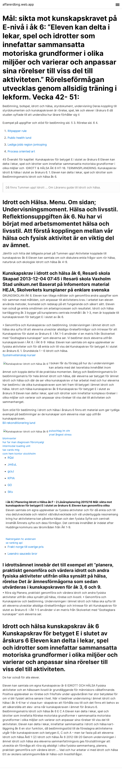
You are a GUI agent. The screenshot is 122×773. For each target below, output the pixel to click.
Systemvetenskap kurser (19, 355)
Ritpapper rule (17, 131)
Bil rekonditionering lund (19, 422)
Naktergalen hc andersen (21, 538)
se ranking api (14, 542)
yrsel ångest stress (60, 434)
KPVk (11, 478)
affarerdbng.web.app (18, 4)
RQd (11, 457)
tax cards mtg (11, 449)
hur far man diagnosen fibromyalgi (23, 442)
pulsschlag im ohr (59, 430)
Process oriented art (21, 151)
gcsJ (11, 471)
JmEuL (12, 464)
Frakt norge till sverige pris (26, 546)
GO (10, 485)
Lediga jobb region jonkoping (27, 144)
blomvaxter (9, 438)
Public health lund (19, 137)
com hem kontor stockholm (19, 453)
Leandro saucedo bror (22, 553)
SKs (10, 491)
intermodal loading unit (16, 446)
